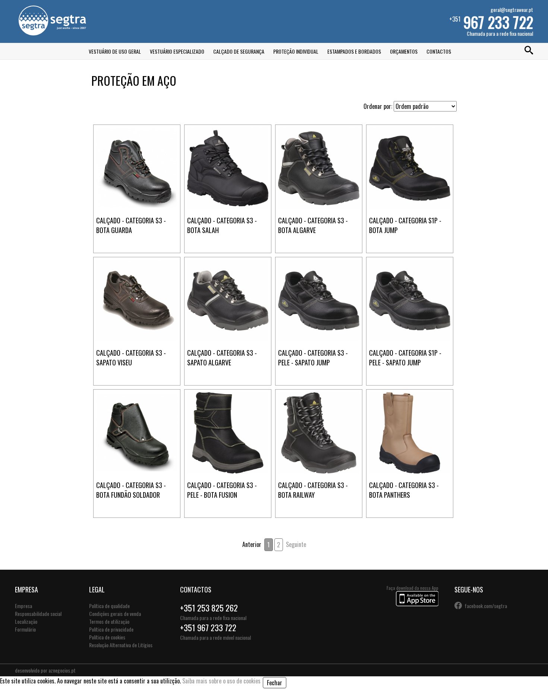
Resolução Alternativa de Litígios (120, 645)
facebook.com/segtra (485, 606)
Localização (26, 621)
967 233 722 (498, 22)
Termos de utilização (109, 621)
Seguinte (296, 544)
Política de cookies (107, 637)
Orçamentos (404, 51)
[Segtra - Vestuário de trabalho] (52, 32)
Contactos (438, 51)
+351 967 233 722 (208, 627)
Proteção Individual (295, 51)
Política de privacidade (111, 629)
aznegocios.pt (62, 670)
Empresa (23, 606)
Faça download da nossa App (412, 588)
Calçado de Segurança (238, 51)
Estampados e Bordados (354, 51)
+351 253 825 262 (209, 608)
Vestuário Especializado (177, 51)
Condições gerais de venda (115, 613)
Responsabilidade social (38, 613)
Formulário (25, 629)
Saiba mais (136, 141)
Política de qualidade (109, 606)
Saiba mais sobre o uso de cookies (221, 680)
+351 (491, 21)
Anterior (251, 544)
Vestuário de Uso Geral (115, 51)
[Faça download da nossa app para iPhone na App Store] (417, 604)
